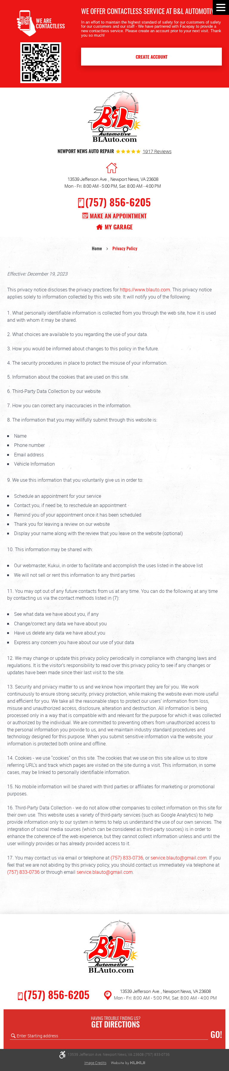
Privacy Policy (124, 249)
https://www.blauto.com (145, 289)
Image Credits (95, 1062)
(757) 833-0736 (127, 857)
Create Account (152, 57)
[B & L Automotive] (114, 118)
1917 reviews (157, 152)
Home (97, 249)
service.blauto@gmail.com (179, 857)
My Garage (119, 228)
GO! (216, 1035)
